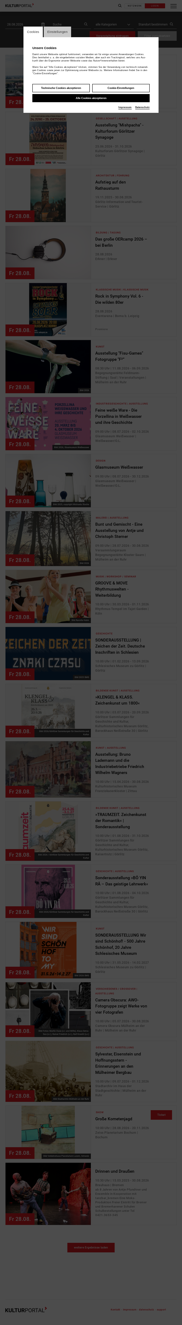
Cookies (33, 32)
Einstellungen (57, 32)
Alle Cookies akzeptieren (91, 98)
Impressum (125, 107)
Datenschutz (142, 107)
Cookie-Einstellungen (121, 87)
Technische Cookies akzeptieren (61, 87)
